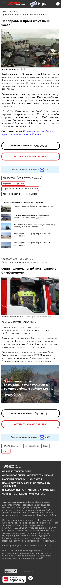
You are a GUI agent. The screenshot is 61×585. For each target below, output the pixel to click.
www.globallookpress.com (39, 316)
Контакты (36, 479)
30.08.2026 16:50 (9, 259)
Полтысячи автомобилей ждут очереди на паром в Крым (27, 133)
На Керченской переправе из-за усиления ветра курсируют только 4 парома (35, 225)
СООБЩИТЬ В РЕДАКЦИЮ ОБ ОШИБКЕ (23, 494)
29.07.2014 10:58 (9, 11)
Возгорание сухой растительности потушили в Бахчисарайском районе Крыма (28, 384)
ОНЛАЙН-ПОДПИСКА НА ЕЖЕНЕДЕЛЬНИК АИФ (27, 475)
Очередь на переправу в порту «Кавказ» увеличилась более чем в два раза (31, 216)
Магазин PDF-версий (14, 479)
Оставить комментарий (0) (30, 156)
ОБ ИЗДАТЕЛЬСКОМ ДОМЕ (16, 471)
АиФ (23, 69)
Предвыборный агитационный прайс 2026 (28, 490)
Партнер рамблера (26, 571)
